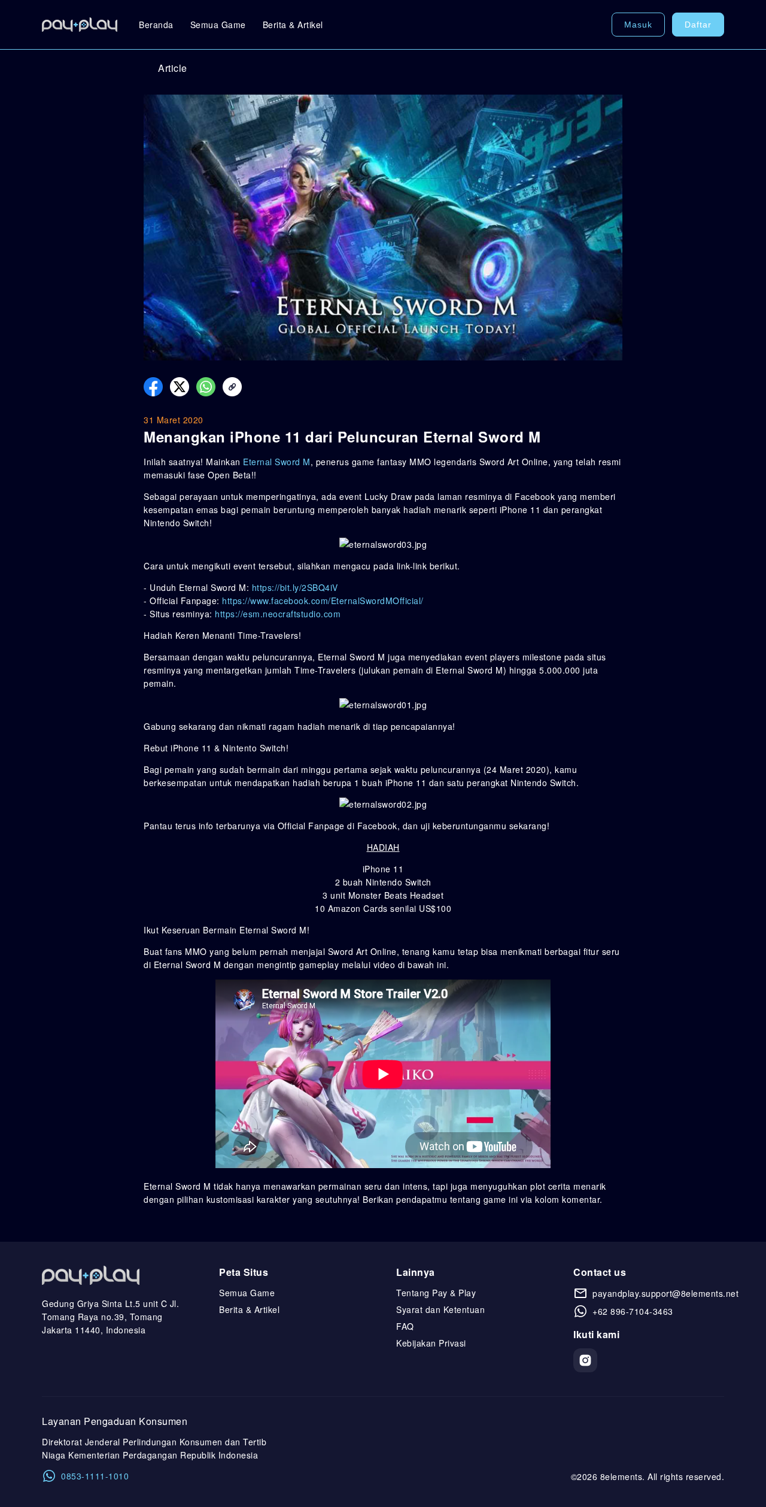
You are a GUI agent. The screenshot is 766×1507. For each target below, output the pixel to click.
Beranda (156, 25)
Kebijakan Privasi (431, 1343)
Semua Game (218, 25)
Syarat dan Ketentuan (440, 1309)
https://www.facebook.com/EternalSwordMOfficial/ (323, 601)
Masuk (638, 24)
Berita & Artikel (293, 25)
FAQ (405, 1326)
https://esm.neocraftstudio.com (278, 614)
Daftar (698, 24)
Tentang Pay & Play (436, 1293)
